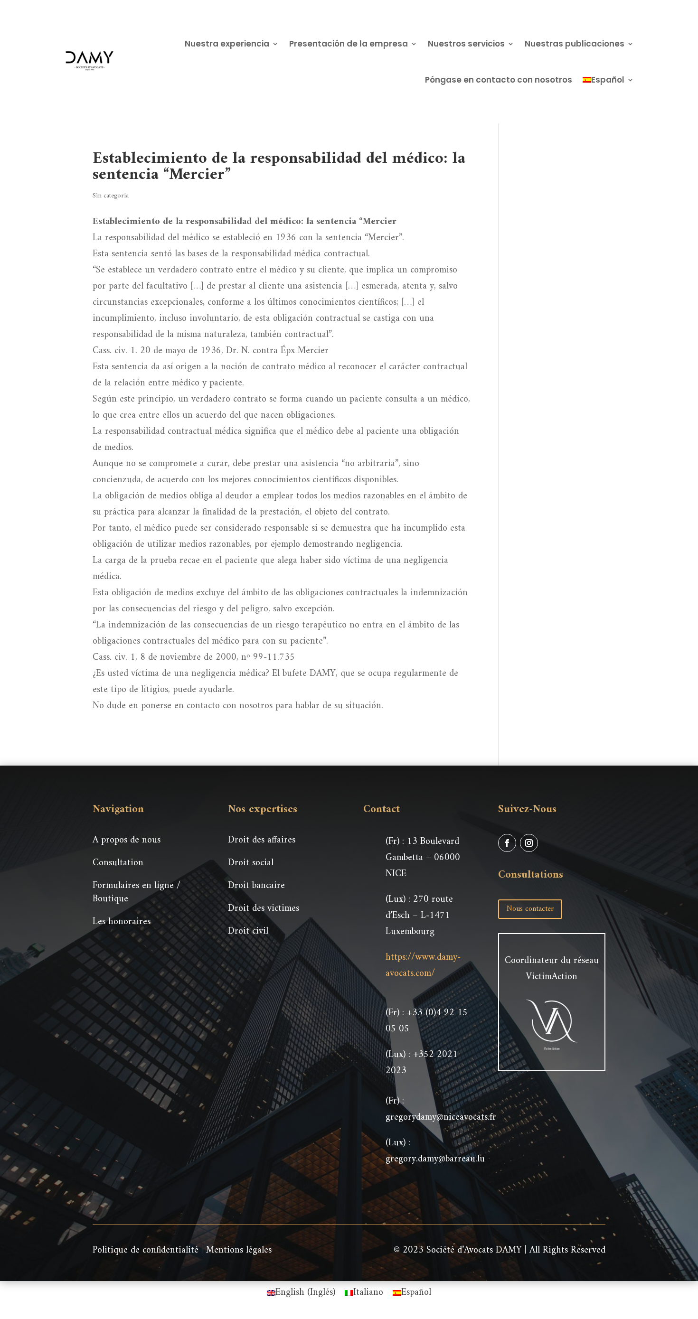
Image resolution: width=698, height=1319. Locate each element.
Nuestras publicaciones (574, 43)
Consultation (118, 863)
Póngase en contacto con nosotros (498, 79)
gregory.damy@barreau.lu (435, 1159)
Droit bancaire (256, 886)
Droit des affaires (261, 840)
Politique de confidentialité (145, 1250)
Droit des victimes (263, 908)
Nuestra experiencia (227, 43)
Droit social (251, 863)
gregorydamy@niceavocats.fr (441, 1117)
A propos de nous (126, 840)
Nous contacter (530, 909)
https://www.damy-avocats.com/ (423, 965)
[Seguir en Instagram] (529, 843)
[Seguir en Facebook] (507, 843)
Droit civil (248, 931)
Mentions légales (239, 1250)
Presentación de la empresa (348, 43)
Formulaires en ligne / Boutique (136, 892)
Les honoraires (122, 922)
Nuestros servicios (466, 43)
